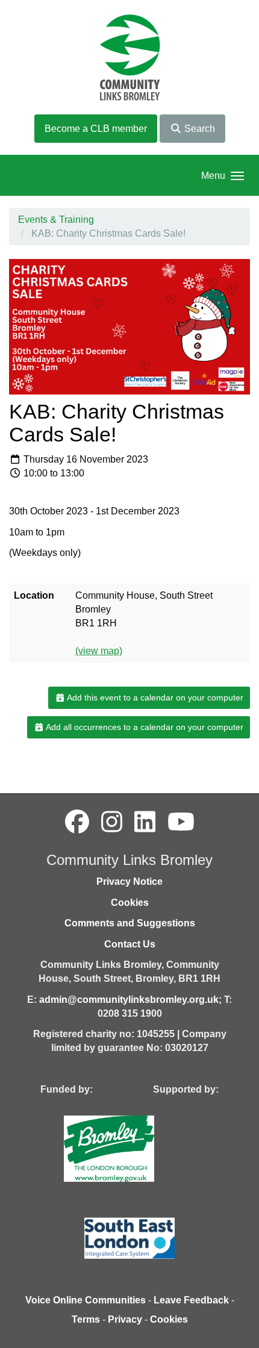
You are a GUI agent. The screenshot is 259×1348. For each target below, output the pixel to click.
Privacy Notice (129, 881)
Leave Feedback (191, 1300)
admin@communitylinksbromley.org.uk (129, 999)
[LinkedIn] (144, 822)
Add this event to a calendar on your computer (154, 697)
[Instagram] (111, 822)
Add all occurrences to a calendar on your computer (143, 727)
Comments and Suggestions (129, 923)
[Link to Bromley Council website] (127, 1148)
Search (198, 128)
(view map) (98, 651)
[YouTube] (181, 822)
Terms (86, 1319)
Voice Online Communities (85, 1300)
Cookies (130, 902)
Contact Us (129, 944)
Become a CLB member (96, 128)
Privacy (125, 1319)
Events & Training (56, 219)
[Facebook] (77, 822)
